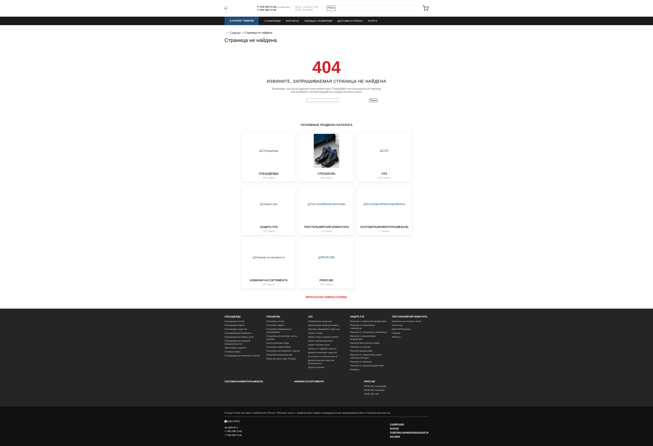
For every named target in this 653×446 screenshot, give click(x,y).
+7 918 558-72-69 (266, 6)
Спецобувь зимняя (275, 325)
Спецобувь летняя (275, 321)
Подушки (396, 333)
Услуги (372, 21)
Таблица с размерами (318, 21)
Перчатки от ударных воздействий (366, 365)
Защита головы (315, 333)
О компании (273, 21)
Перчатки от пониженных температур (368, 332)
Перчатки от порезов (360, 347)
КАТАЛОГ (394, 428)
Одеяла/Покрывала (401, 329)
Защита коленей (316, 367)
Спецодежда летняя (234, 321)
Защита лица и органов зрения (323, 337)
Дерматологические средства (322, 352)
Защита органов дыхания (320, 341)
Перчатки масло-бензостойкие (365, 343)
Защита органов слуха (319, 345)
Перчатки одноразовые (361, 351)
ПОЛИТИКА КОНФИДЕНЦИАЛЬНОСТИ (409, 432)
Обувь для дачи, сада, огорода (281, 359)
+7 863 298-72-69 (266, 9)
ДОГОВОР (395, 436)
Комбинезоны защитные (320, 321)
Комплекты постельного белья (406, 321)
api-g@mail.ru (231, 427)
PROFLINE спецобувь (374, 390)
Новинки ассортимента (309, 381)
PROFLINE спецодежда (375, 386)
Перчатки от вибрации (361, 362)
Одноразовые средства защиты (323, 325)
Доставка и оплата (350, 21)
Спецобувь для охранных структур (283, 351)
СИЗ (310, 316)
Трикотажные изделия (235, 348)
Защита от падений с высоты (322, 348)
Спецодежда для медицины (238, 333)
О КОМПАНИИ (397, 424)
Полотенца (397, 325)
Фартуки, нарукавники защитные (324, 329)
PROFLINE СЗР (371, 394)
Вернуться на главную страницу (326, 297)
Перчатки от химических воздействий (368, 321)
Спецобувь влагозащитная (279, 355)
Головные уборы (232, 352)
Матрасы (396, 337)
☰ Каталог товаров (242, 21)
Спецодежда (232, 316)
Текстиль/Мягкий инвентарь (409, 316)
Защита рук (357, 316)
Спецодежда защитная (235, 329)
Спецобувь (273, 316)
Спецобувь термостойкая (278, 347)
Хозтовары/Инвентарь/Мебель (243, 381)
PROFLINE (369, 381)
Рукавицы (354, 369)
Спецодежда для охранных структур (242, 355)
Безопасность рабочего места (322, 356)
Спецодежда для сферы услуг (239, 337)
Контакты (292, 21)
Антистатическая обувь (277, 343)
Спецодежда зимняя (234, 325)
